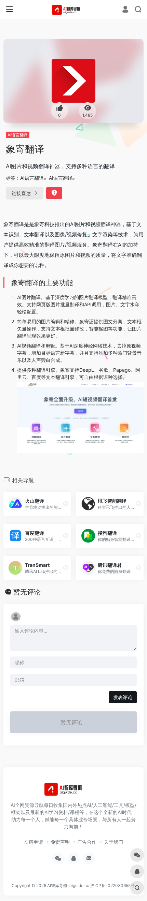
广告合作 (86, 842)
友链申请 (33, 842)
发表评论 (122, 697)
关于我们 (113, 842)
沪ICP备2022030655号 (112, 885)
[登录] (125, 10)
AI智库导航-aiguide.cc (68, 885)
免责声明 (60, 842)
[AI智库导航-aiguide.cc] (74, 9)
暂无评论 (27, 592)
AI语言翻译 (18, 134)
